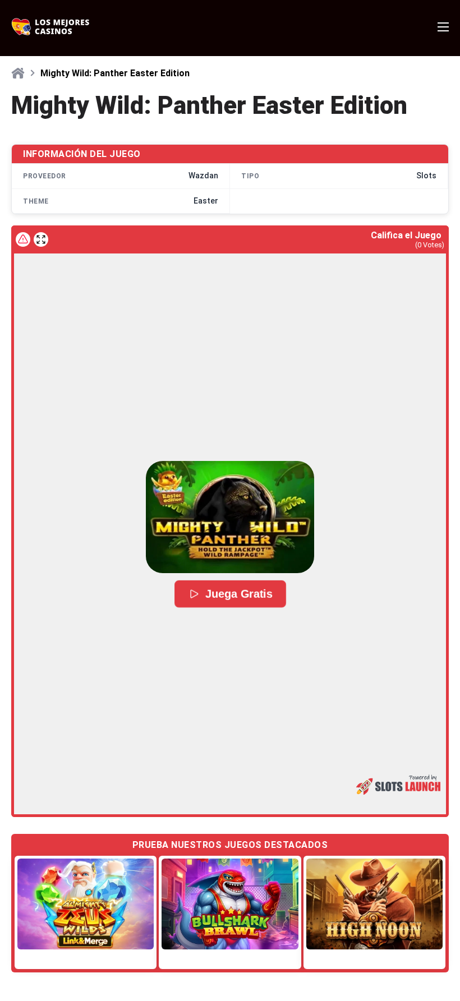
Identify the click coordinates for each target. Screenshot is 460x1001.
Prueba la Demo (86, 904)
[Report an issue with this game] (23, 239)
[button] (230, 517)
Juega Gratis (238, 593)
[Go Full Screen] (41, 239)
